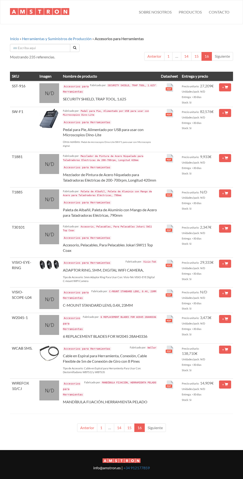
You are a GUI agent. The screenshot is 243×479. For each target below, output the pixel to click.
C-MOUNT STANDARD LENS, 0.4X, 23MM (98, 305)
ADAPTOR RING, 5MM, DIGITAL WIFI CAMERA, (103, 270)
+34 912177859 (136, 467)
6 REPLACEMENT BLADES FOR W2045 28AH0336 (105, 336)
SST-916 (18, 86)
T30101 (18, 227)
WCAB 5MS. (22, 348)
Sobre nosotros (155, 12)
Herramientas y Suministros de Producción (57, 38)
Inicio (14, 38)
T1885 (17, 192)
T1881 (17, 156)
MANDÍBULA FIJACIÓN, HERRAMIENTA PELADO (105, 401)
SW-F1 (17, 111)
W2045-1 (20, 317)
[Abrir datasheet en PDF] (169, 87)
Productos (190, 12)
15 (196, 56)
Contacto (219, 12)
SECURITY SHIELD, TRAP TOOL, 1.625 (94, 99)
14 (186, 56)
